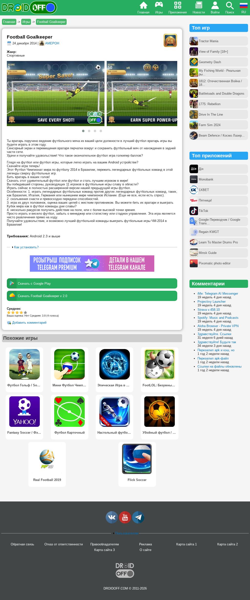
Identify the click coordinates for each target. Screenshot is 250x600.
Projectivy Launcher (212, 301)
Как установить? (26, 247)
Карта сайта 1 (186, 544)
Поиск (229, 12)
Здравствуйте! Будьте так (217, 342)
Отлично (25, 312)
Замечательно (20, 312)
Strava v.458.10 (209, 309)
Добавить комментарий (29, 323)
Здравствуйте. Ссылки (214, 334)
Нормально (13, 312)
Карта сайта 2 (227, 544)
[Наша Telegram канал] (138, 522)
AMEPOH (52, 43)
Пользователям (126, 533)
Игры (159, 12)
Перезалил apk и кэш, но (216, 350)
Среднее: (14, 308)
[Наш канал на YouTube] (125, 522)
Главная (143, 12)
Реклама (145, 544)
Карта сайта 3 (104, 550)
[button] (83, 131)
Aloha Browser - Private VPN (218, 326)
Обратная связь (22, 544)
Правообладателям (104, 544)
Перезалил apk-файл (213, 358)
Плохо (9, 312)
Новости (199, 12)
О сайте (145, 550)
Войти (215, 12)
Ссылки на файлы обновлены (219, 366)
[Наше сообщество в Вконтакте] (112, 522)
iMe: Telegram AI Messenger (218, 293)
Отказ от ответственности (63, 544)
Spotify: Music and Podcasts (218, 318)
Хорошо (17, 312)
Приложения (177, 12)
